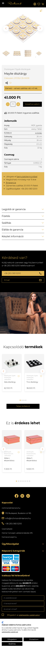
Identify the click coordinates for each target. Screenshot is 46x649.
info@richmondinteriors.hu (18, 518)
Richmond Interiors (14, 3)
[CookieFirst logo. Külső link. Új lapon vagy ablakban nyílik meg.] (3, 622)
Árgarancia (11, 183)
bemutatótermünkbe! (27, 176)
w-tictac (38, 133)
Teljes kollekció (23, 406)
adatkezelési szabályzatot (29, 615)
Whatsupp (28, 496)
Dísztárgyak (9, 69)
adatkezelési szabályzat (10, 632)
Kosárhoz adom (32, 104)
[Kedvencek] (38, 4)
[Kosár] (42, 4)
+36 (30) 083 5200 (12, 273)
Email (7, 280)
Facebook (16, 496)
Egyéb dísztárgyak (22, 69)
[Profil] (34, 4)
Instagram (22, 496)
